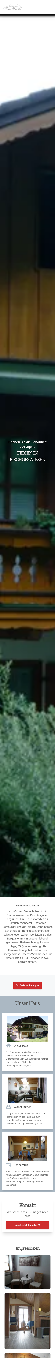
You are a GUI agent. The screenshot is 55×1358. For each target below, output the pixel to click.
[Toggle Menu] (51, 7)
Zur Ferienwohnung (26, 985)
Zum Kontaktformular (26, 1225)
